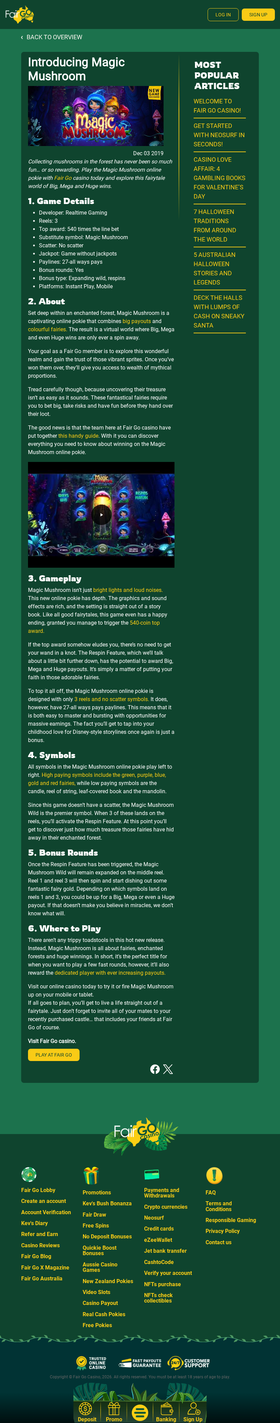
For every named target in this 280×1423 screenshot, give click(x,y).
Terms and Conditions (219, 1206)
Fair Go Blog (36, 1256)
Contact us (219, 1242)
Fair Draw (94, 1214)
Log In (223, 14)
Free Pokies (97, 1325)
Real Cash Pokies (104, 1314)
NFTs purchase (162, 1284)
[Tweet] (168, 1068)
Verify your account (168, 1273)
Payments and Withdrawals (161, 1193)
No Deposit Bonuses (107, 1236)
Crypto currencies (165, 1207)
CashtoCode (159, 1262)
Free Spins (96, 1225)
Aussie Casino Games (100, 1267)
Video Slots (96, 1292)
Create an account (43, 1201)
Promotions (97, 1192)
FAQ (211, 1192)
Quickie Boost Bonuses (99, 1251)
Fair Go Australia (41, 1278)
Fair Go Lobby (38, 1190)
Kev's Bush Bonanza (107, 1203)
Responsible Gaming (231, 1220)
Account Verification (46, 1212)
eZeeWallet (158, 1240)
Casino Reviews (40, 1245)
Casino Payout (100, 1303)
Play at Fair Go (54, 1055)
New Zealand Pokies (108, 1281)
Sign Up (258, 14)
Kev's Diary (34, 1223)
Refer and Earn (39, 1234)
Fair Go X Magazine (45, 1267)
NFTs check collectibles (158, 1298)
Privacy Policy (223, 1231)
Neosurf (154, 1218)
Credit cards (159, 1228)
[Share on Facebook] (155, 1068)
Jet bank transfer (165, 1251)
